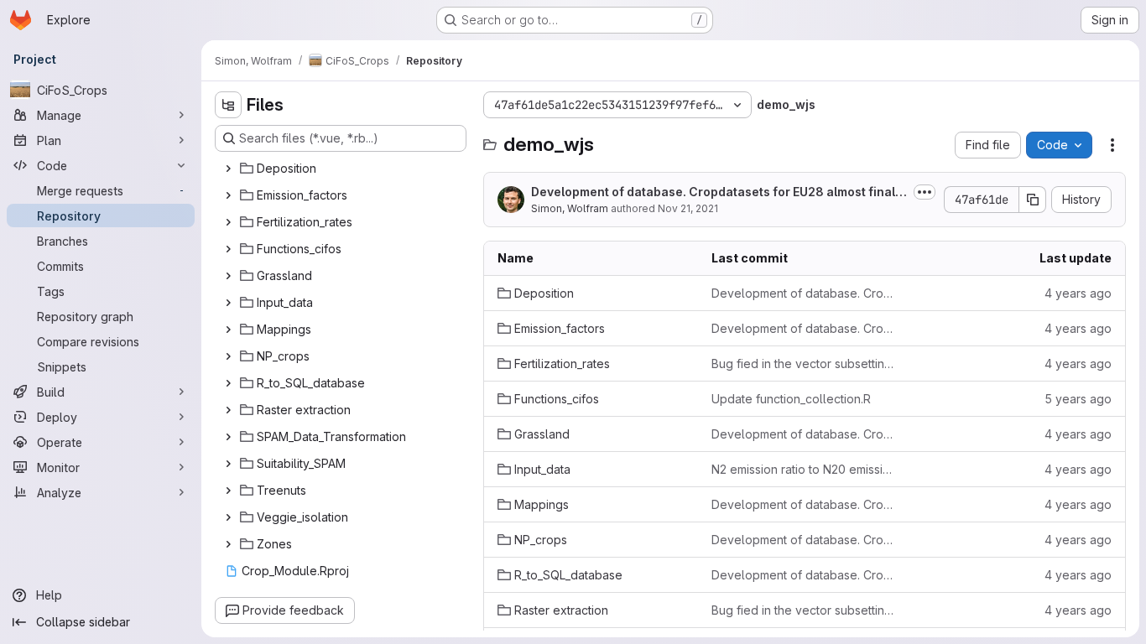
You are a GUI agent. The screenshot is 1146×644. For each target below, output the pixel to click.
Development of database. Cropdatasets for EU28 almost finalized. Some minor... (718, 192)
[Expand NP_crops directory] (228, 356)
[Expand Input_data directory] (228, 303)
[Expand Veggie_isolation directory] (228, 517)
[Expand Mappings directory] (228, 329)
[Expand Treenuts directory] (228, 490)
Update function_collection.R (791, 399)
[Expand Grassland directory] (228, 276)
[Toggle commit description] (924, 192)
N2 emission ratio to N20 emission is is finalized (805, 469)
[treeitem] (342, 168)
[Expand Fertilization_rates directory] (228, 222)
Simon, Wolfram (569, 208)
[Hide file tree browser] (228, 104)
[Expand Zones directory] (228, 544)
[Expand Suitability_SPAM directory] (228, 464)
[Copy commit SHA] (1032, 199)
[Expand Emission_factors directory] (228, 195)
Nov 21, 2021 (688, 208)
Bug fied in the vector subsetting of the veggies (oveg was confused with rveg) (805, 363)
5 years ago (1078, 399)
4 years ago (1078, 293)
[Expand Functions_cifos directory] (228, 249)
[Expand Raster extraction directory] (228, 410)
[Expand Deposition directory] (228, 168)
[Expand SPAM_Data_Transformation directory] (228, 437)
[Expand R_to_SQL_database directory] (228, 383)
